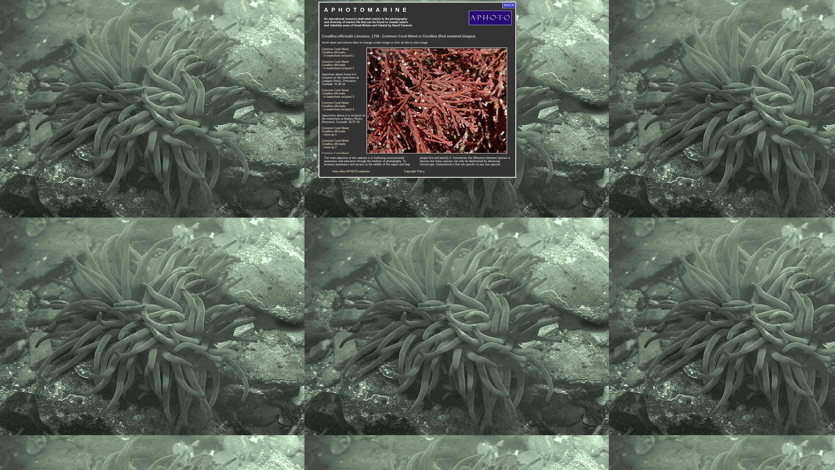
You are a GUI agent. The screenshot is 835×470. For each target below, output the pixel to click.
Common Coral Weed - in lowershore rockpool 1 (338, 52)
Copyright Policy (414, 171)
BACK (509, 5)
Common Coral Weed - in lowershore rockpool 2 (338, 65)
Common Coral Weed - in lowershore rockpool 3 (338, 93)
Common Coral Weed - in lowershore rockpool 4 (338, 106)
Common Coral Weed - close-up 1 (335, 131)
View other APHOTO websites (351, 171)
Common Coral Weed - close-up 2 (335, 144)
